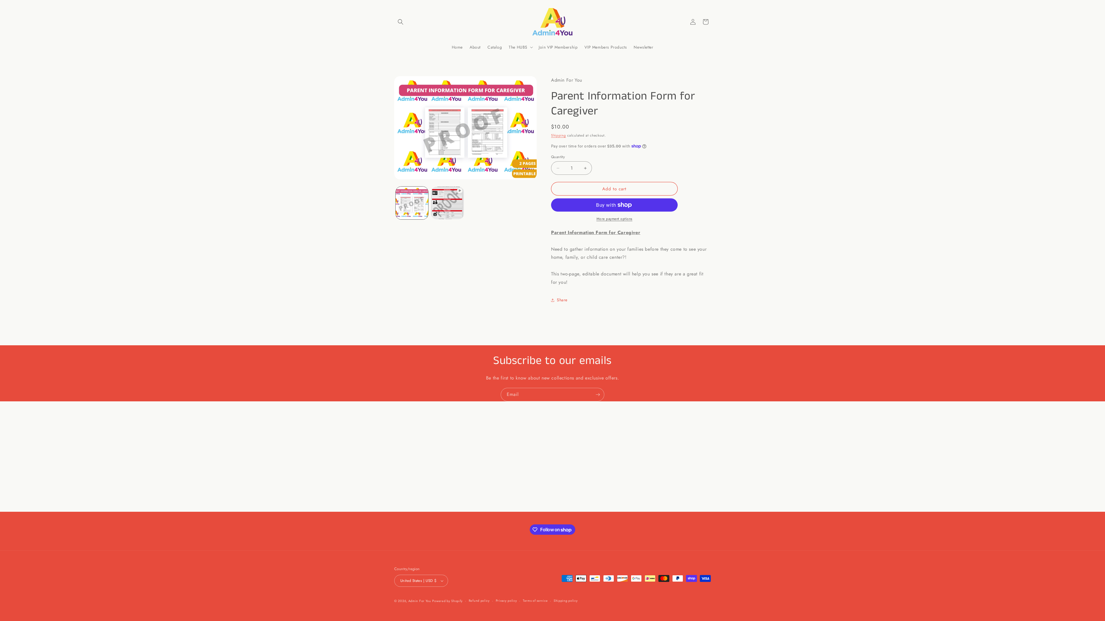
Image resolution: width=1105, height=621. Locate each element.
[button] (400, 22)
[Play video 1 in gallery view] (447, 203)
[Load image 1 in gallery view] (412, 203)
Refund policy (479, 600)
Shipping (558, 135)
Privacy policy (506, 600)
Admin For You (419, 601)
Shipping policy (566, 600)
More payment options (614, 218)
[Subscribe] (597, 394)
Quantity (558, 157)
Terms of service (535, 600)
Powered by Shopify (447, 601)
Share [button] (562, 300)
